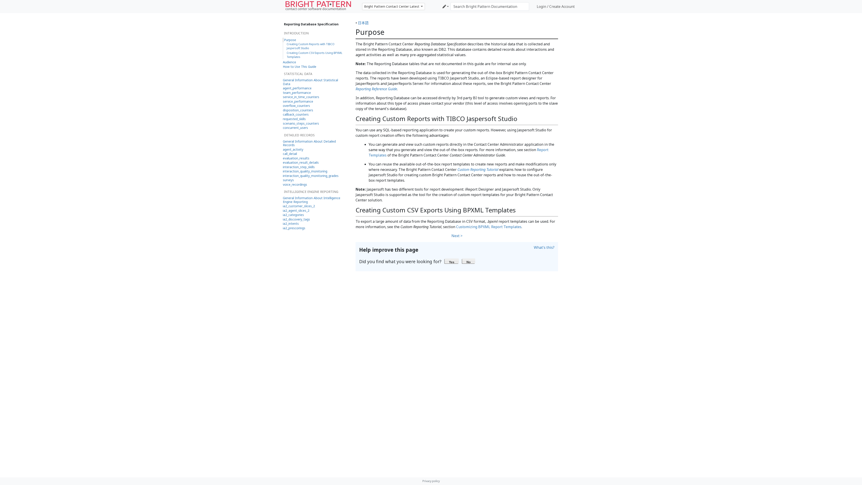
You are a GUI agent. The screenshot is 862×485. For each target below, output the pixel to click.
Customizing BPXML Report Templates (488, 226)
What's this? (544, 247)
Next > (456, 235)
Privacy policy (431, 481)
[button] (452, 260)
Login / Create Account (556, 6)
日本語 (363, 22)
